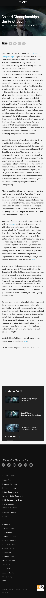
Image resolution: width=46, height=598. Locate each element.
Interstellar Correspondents (14, 26)
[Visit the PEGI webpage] (40, 588)
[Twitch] (20, 465)
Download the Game (9, 484)
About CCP (6, 569)
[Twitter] (9, 465)
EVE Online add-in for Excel (12, 500)
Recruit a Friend (8, 528)
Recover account (8, 504)
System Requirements (10, 492)
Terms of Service (8, 573)
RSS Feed (5, 581)
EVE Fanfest (6, 552)
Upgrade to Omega (9, 488)
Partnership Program (9, 536)
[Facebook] (3, 465)
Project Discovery (8, 560)
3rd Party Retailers (9, 544)
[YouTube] (14, 465)
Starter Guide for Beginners (12, 496)
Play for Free (6, 480)
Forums (4, 520)
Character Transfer (9, 540)
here (33, 259)
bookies (12, 224)
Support (5, 516)
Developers (6, 524)
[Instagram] (25, 465)
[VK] (31, 465)
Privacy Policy (7, 577)
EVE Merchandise (8, 556)
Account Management (10, 512)
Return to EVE (7, 532)
